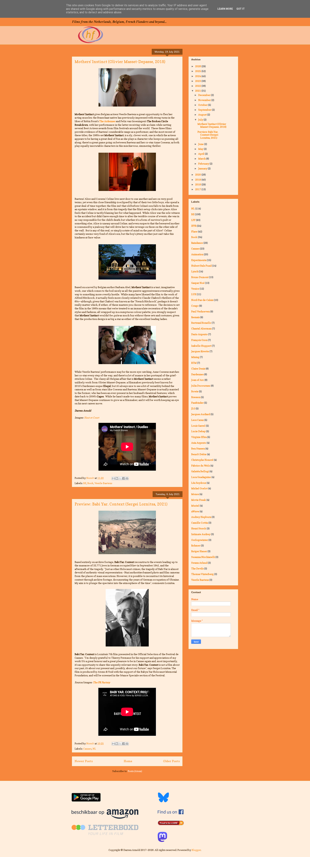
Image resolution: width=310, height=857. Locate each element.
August (202, 114)
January (203, 168)
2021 (198, 90)
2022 (198, 85)
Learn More (225, 8)
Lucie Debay (198, 431)
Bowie (194, 391)
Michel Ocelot (199, 488)
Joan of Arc (197, 379)
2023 (198, 80)
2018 (198, 184)
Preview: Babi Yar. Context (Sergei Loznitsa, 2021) (121, 504)
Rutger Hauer (199, 551)
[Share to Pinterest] (127, 478)
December (204, 94)
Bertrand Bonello (201, 322)
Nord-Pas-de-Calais (202, 299)
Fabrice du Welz (200, 465)
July (201, 119)
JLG (193, 408)
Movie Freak (198, 499)
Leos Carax (197, 419)
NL (94, 748)
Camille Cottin (199, 522)
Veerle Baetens (103, 483)
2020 (198, 174)
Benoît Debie (198, 454)
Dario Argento (199, 334)
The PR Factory (101, 682)
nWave (195, 511)
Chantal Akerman (201, 328)
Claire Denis (198, 368)
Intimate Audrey (200, 534)
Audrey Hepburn (201, 516)
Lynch (194, 271)
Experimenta (198, 260)
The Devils (197, 568)
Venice (195, 288)
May (201, 148)
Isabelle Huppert (201, 345)
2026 (198, 66)
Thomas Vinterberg (202, 574)
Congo (195, 305)
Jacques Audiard (200, 414)
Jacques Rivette (200, 351)
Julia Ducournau (200, 385)
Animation (197, 254)
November (204, 99)
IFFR (193, 225)
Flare (194, 231)
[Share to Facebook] (123, 478)
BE (84, 483)
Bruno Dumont (199, 277)
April (201, 153)
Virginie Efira (199, 436)
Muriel (195, 505)
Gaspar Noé (198, 282)
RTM (194, 362)
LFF (193, 219)
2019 (198, 179)
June (201, 143)
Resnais (195, 317)
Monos (195, 494)
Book (90, 483)
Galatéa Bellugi (200, 471)
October (203, 104)
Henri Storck (198, 528)
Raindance (197, 242)
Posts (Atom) (135, 771)
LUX (193, 294)
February (204, 163)
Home (128, 761)
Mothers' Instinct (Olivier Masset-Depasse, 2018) (120, 61)
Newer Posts (84, 761)
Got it (240, 8)
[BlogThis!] (117, 478)
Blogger (196, 849)
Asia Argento (198, 442)
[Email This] (113, 478)
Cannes (87, 748)
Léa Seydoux (198, 482)
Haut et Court (91, 417)
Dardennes (197, 374)
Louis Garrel (198, 425)
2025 (198, 71)
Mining (195, 357)
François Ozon (199, 339)
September (205, 109)
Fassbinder (197, 402)
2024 (198, 76)
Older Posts (171, 761)
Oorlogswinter (199, 539)
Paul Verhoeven (200, 311)
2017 (198, 189)
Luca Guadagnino (201, 477)
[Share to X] (120, 478)
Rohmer (195, 545)
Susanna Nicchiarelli (203, 556)
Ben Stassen (198, 448)
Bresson (195, 397)
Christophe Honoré (202, 459)
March (202, 158)
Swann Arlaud (199, 562)
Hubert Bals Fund (201, 265)
